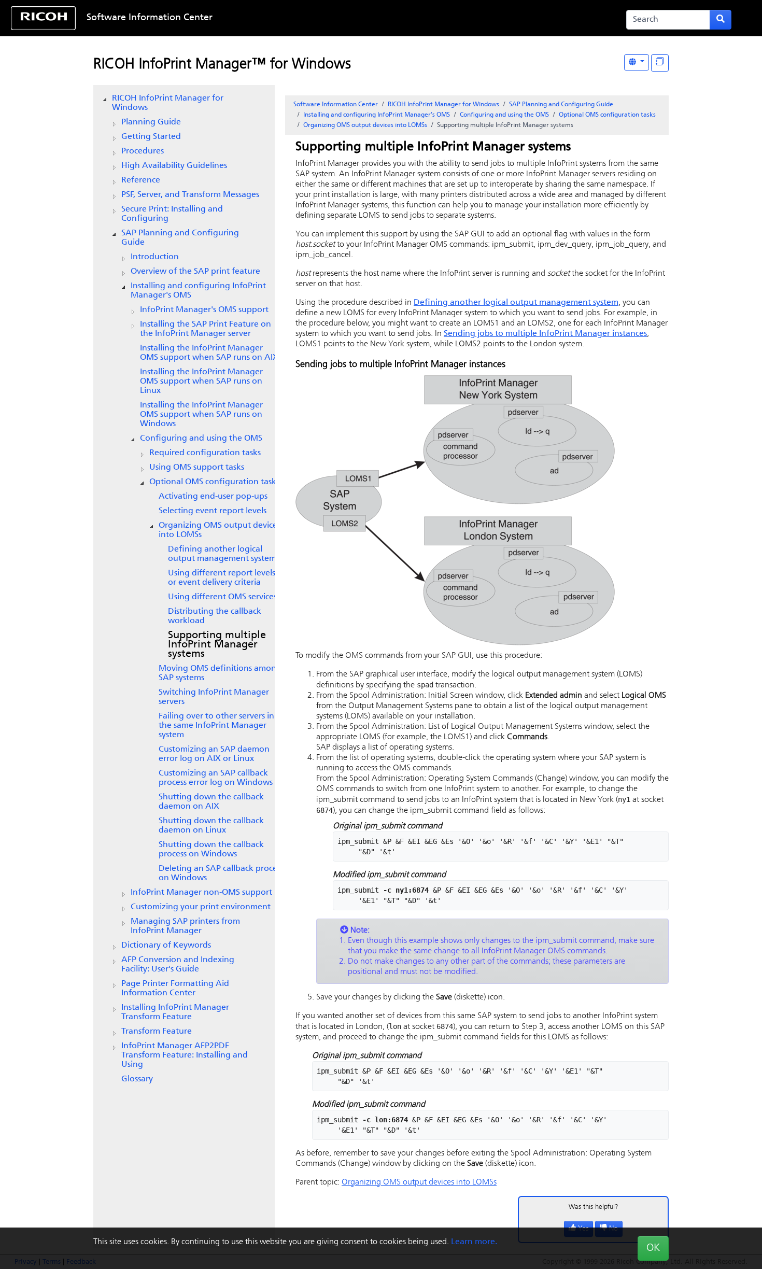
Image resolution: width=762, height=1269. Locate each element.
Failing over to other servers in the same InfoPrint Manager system (216, 725)
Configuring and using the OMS (201, 438)
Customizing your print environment (201, 907)
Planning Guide (151, 122)
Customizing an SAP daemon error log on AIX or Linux (214, 754)
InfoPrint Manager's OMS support (204, 310)
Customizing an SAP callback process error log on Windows (216, 778)
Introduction (155, 257)
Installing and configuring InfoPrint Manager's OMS (198, 291)
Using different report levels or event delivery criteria (221, 578)
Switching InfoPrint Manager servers (214, 697)
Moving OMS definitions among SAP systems (220, 673)
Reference (140, 180)
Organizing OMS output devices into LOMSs (219, 530)
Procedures (142, 151)
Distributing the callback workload (214, 616)
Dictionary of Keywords (166, 945)
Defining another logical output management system (222, 554)
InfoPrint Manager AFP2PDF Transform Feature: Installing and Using (184, 1055)
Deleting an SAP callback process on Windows (221, 873)
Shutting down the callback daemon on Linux (211, 826)
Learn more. (474, 1242)
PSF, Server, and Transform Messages (190, 195)
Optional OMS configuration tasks (214, 482)
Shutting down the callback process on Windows (211, 849)
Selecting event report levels (212, 511)
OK (653, 1248)
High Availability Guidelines (174, 166)
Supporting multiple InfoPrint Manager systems (217, 645)
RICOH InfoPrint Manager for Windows (167, 103)
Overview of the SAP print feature (195, 271)
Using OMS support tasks (196, 467)
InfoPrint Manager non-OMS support (201, 893)
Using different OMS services (222, 597)
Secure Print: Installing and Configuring (172, 214)
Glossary (137, 1079)
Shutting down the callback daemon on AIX (211, 802)
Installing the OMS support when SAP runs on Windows (201, 414)
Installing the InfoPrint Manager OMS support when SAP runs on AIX (209, 353)
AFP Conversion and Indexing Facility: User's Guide (177, 965)
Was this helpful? (593, 1207)
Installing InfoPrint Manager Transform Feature (175, 1012)
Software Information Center (150, 18)
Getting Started (151, 137)
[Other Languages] (636, 62)
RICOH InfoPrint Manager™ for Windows (222, 65)
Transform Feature (156, 1031)
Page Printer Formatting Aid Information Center (175, 988)
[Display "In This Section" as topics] (660, 63)
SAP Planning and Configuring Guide (180, 238)
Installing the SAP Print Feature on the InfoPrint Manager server (205, 329)
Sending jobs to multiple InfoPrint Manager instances (545, 334)
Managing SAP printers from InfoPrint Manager (185, 926)
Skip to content (348, 18)
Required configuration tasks (205, 453)
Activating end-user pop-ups (213, 496)
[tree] (184, 589)
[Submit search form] (720, 20)
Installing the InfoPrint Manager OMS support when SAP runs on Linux (201, 381)
